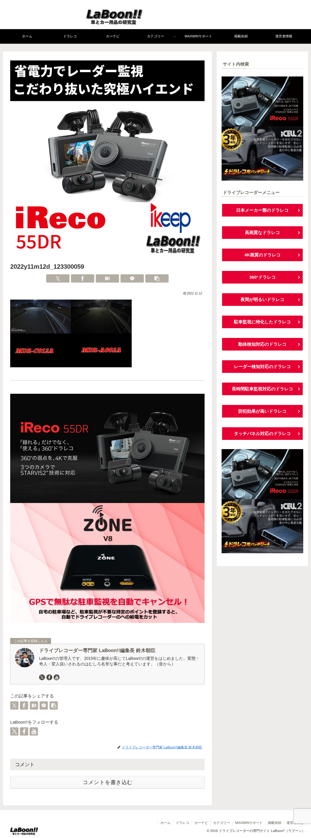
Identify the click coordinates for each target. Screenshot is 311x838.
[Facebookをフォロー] (49, 677)
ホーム (165, 823)
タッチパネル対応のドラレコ (262, 433)
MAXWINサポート (249, 823)
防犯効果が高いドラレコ (262, 411)
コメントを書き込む (107, 782)
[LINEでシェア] (132, 278)
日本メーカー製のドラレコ (262, 210)
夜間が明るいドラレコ (262, 299)
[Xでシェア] (57, 278)
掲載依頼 (274, 823)
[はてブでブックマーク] (107, 278)
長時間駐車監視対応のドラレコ (262, 388)
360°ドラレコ (262, 277)
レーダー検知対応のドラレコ (262, 366)
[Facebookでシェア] (82, 278)
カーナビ (201, 823)
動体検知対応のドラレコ (262, 344)
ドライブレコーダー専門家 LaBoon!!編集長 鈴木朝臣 (97, 650)
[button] (157, 278)
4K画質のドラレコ (262, 254)
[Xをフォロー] (42, 677)
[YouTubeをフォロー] (57, 677)
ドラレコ (182, 823)
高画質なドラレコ (262, 232)
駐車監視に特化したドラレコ (262, 321)
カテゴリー (221, 823)
